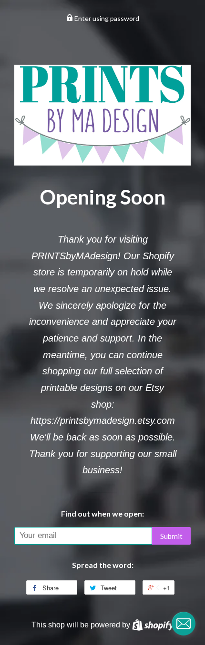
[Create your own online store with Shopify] (153, 624)
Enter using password (106, 18)
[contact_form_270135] (183, 623)
